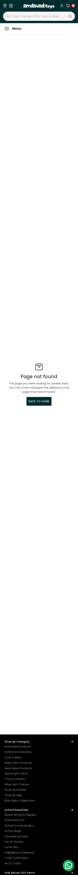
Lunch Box (12, 847)
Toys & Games (15, 779)
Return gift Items (16, 773)
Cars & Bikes (13, 757)
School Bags (13, 831)
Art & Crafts (13, 863)
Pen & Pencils (14, 842)
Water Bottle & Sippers (20, 815)
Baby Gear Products (18, 763)
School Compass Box (19, 826)
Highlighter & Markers (19, 852)
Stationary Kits (15, 820)
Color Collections (16, 858)
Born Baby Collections (20, 800)
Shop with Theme (17, 784)
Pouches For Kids (16, 836)
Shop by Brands (15, 790)
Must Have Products (18, 768)
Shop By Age (13, 795)
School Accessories (18, 752)
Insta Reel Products (18, 747)
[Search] (70, 16)
